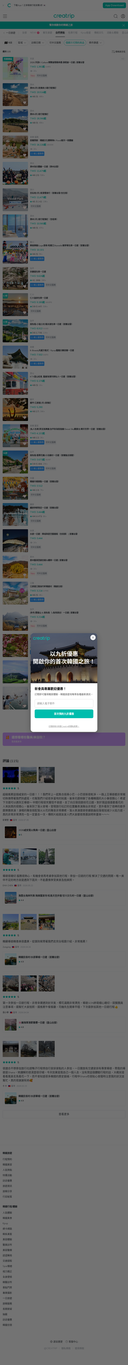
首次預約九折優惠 (64, 713)
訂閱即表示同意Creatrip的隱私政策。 (64, 726)
